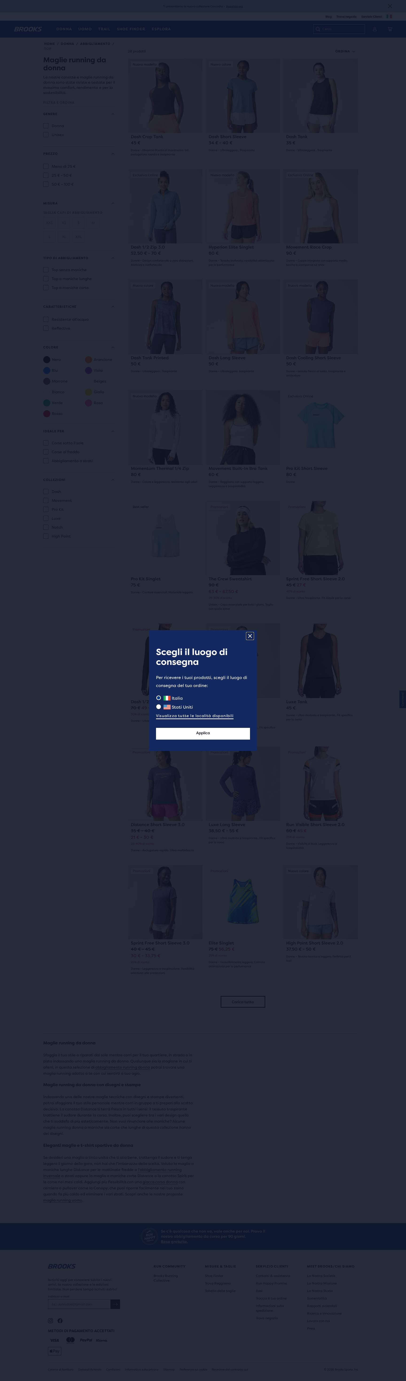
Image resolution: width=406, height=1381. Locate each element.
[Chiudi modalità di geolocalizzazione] (250, 636)
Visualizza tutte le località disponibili (195, 716)
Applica (203, 733)
